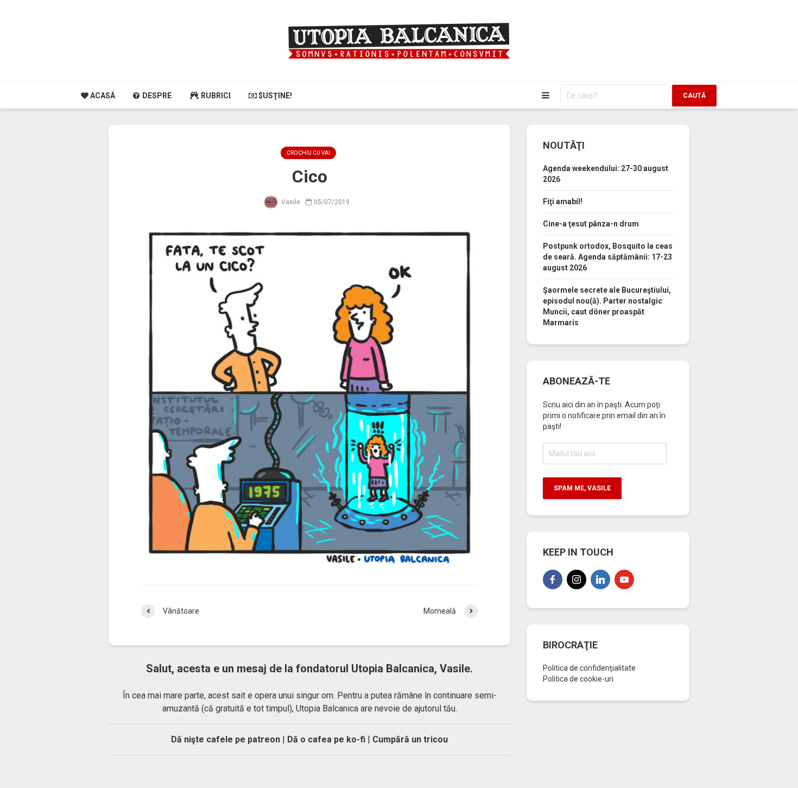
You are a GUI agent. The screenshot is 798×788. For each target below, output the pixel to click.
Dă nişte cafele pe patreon (225, 739)
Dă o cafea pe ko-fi (326, 739)
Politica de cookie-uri (578, 678)
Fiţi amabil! (562, 201)
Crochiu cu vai (308, 153)
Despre (156, 95)
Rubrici (215, 95)
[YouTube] (624, 579)
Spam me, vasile (582, 488)
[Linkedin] (600, 579)
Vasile (290, 202)
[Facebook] (552, 579)
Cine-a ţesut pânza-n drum (591, 223)
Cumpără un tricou (410, 739)
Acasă (101, 95)
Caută (694, 95)
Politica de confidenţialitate (589, 668)
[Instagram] (576, 579)
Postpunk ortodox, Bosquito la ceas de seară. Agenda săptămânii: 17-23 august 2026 (608, 257)
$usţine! (274, 95)
